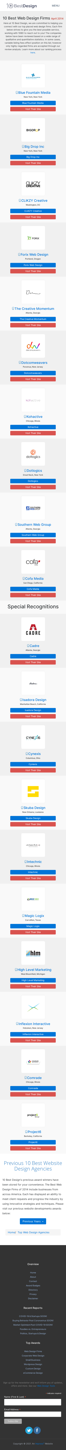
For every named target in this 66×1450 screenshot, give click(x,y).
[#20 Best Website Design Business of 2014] (33, 1115)
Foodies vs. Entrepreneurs (33, 1329)
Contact (33, 1281)
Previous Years (32, 1221)
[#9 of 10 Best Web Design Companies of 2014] (33, 508)
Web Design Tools (46, 1386)
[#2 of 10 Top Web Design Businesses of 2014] (33, 130)
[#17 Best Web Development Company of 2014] (33, 953)
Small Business (33, 1360)
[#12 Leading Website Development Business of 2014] (33, 683)
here (32, 52)
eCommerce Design (33, 1373)
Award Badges (33, 1285)
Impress (39, 1443)
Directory (33, 1290)
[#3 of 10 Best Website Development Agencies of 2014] (33, 184)
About (33, 1277)
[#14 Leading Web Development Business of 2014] (33, 791)
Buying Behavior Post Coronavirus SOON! (33, 1320)
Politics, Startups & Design (33, 1333)
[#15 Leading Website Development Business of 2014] (33, 845)
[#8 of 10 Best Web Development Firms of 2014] (33, 454)
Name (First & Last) (15, 1396)
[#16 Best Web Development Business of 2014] (33, 899)
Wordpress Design (33, 1364)
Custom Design (33, 1368)
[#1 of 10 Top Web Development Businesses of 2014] (33, 76)
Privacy (33, 1294)
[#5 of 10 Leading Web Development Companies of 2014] (33, 292)
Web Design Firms (33, 1351)
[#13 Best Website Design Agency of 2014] (33, 737)
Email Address (12, 1409)
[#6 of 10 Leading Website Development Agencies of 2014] (33, 346)
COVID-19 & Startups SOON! (33, 1316)
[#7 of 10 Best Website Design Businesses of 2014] (33, 400)
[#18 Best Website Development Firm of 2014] (33, 1007)
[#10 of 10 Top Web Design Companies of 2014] (33, 562)
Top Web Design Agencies (33, 1232)
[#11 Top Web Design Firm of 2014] (33, 629)
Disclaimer (33, 1298)
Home (11, 1232)
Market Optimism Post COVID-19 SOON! (33, 1325)
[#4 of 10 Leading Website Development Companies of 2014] (33, 238)
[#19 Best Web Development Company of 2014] (33, 1061)
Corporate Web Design (33, 1355)
